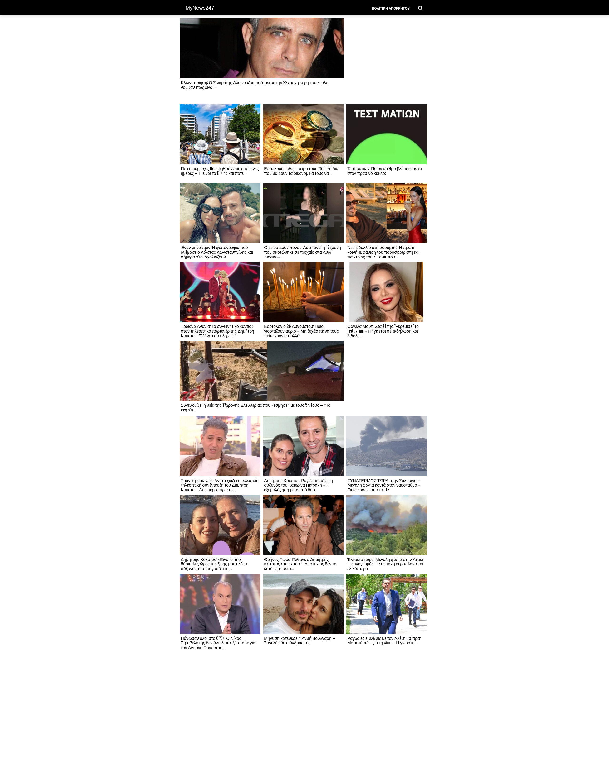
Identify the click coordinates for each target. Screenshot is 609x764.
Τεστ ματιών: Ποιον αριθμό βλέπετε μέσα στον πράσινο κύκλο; (384, 170)
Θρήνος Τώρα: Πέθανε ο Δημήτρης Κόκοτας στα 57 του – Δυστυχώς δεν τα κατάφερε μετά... (300, 564)
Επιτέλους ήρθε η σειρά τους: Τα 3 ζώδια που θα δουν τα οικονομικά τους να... (301, 170)
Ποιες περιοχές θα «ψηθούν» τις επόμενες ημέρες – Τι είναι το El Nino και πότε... (220, 170)
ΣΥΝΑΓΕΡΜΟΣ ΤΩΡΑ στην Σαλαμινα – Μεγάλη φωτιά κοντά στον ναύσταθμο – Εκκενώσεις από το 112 (384, 485)
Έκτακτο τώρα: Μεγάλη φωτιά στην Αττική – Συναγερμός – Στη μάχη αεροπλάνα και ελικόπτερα (385, 564)
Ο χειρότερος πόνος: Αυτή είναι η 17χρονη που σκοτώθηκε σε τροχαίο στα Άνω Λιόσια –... (302, 252)
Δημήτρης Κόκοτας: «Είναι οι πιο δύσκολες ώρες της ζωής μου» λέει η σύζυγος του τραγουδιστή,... (215, 564)
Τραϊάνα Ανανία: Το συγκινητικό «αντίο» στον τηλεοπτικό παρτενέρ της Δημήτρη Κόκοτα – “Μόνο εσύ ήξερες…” (217, 331)
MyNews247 (200, 8)
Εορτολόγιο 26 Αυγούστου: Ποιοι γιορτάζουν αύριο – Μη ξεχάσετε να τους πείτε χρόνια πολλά (301, 331)
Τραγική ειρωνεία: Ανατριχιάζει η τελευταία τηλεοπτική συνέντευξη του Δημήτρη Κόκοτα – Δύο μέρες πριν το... (220, 485)
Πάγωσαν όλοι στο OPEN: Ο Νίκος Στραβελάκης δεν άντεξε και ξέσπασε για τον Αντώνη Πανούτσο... (218, 642)
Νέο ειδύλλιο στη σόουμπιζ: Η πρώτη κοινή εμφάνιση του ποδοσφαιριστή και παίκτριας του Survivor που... (383, 252)
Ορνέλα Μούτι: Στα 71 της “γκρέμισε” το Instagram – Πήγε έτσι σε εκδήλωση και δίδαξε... (383, 331)
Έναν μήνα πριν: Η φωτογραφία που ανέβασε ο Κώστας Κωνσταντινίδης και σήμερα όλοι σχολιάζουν (217, 252)
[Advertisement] (386, 61)
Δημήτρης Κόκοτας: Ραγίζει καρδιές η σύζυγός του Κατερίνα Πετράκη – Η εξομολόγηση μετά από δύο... (298, 485)
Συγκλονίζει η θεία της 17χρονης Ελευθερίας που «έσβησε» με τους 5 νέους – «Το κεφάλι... (255, 407)
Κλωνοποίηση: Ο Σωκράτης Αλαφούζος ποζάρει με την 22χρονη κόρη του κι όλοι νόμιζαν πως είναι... (255, 84)
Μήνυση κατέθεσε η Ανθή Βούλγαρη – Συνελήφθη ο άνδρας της (299, 640)
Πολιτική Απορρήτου (391, 7)
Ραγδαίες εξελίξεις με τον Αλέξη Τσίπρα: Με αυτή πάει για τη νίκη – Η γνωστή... (384, 640)
